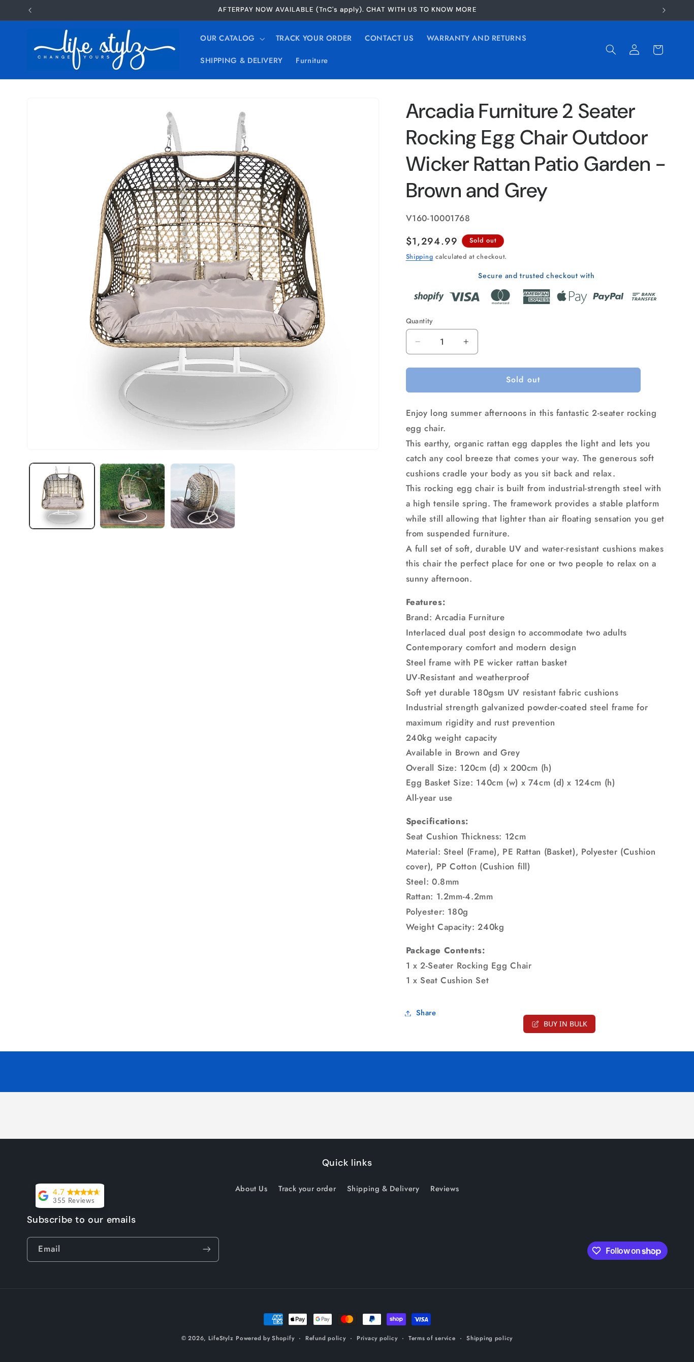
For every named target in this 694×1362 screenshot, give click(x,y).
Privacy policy (377, 1338)
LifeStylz (221, 1338)
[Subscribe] (206, 1249)
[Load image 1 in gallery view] (61, 495)
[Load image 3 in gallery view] (202, 495)
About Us (251, 1188)
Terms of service (432, 1338)
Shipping (419, 256)
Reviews (444, 1188)
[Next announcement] (664, 10)
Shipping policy (489, 1338)
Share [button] (426, 1012)
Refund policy (325, 1338)
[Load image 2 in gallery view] (132, 495)
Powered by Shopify (265, 1338)
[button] (231, 38)
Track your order (307, 1188)
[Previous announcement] (30, 10)
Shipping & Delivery (383, 1188)
